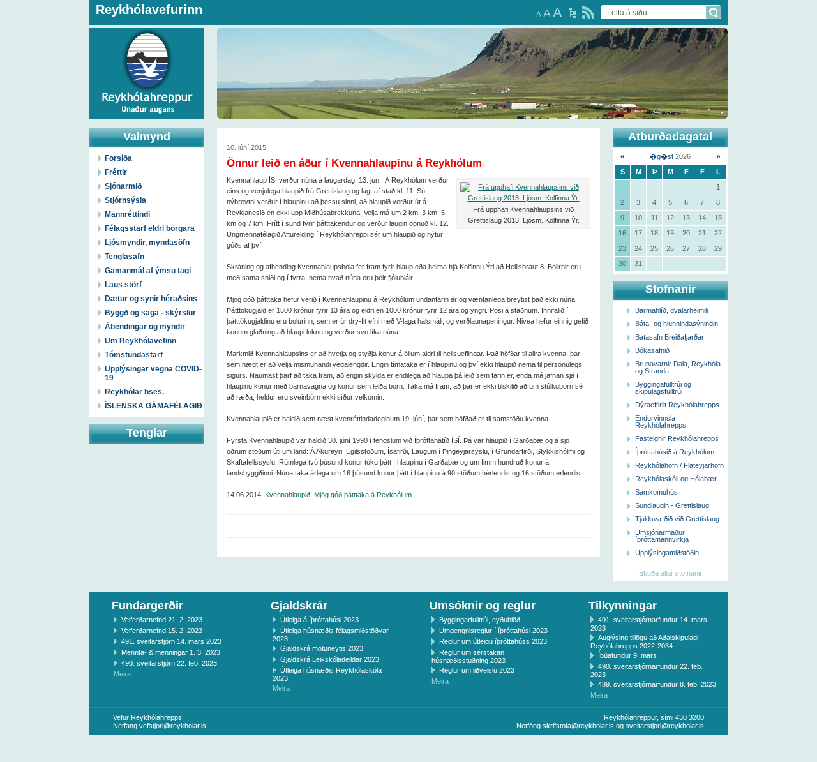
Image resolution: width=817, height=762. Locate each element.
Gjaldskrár (299, 605)
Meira (122, 674)
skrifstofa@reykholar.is (578, 725)
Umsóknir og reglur (483, 605)
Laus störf (123, 284)
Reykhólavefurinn (149, 10)
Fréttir (116, 172)
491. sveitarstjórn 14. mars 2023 (171, 641)
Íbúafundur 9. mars (627, 655)
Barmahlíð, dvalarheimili (671, 310)
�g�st (661, 156)
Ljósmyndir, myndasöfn (147, 242)
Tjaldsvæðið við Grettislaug (677, 519)
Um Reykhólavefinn (140, 340)
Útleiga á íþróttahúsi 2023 (319, 620)
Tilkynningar (622, 605)
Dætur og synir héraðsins (151, 298)
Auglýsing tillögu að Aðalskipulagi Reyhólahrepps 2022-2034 (644, 642)
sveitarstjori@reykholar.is (665, 725)
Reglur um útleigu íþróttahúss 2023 (493, 641)
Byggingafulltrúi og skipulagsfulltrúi (663, 387)
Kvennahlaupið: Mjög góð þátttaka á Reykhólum (338, 494)
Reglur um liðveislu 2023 (476, 670)
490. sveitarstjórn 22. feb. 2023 (169, 663)
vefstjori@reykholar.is (172, 725)
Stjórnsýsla (125, 200)
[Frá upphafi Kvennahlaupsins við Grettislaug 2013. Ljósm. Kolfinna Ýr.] (523, 192)
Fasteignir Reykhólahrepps (677, 438)
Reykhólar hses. (134, 391)
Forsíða (118, 158)
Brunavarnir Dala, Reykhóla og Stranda (678, 367)
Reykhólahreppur (56, 63)
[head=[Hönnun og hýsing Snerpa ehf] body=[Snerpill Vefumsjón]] (408, 749)
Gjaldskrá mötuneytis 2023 (321, 648)
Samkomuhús (656, 492)
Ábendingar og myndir (145, 326)
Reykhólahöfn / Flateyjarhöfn (679, 465)
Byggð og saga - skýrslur (150, 312)
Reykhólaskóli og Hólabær (676, 478)
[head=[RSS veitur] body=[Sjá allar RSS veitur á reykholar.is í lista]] (588, 12)
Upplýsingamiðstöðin (667, 553)
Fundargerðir (147, 605)
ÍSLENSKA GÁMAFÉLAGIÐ (153, 405)
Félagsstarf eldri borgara (150, 228)
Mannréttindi (127, 214)
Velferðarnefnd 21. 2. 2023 (161, 620)
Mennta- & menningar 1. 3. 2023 (170, 652)
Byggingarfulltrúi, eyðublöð (479, 620)
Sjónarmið (123, 186)
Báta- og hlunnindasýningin (676, 323)
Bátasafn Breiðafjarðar (669, 337)
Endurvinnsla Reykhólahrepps (660, 421)
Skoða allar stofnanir (670, 573)
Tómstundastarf (134, 354)
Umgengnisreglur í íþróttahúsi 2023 (493, 630)
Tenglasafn (124, 256)
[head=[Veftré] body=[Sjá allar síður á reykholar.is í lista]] (572, 13)
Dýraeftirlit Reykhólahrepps (677, 404)
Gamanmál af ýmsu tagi (148, 270)
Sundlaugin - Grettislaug (672, 505)
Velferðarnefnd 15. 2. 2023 (161, 630)
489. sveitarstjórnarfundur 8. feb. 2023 (657, 684)
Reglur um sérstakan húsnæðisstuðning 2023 (468, 656)
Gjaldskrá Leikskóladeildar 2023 (329, 659)
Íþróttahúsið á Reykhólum (674, 452)
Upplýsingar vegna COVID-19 (153, 373)
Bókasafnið (652, 350)
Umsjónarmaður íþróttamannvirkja (662, 535)
